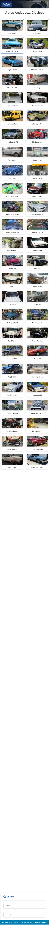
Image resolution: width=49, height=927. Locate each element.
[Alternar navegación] (45, 4)
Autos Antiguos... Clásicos (24, 12)
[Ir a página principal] (6, 4)
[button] (24, 897)
